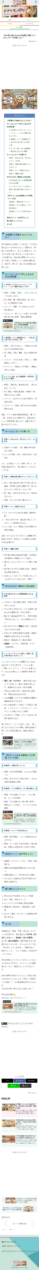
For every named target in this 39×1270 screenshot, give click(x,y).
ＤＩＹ (5, 1023)
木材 (31, 1023)
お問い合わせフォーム (11, 1246)
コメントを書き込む (19, 1224)
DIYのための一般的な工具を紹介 (19, 177)
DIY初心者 (12, 1023)
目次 (16, 115)
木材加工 (5, 1026)
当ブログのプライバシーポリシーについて (19, 1251)
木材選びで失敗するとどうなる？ (19, 120)
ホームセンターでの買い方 (16, 155)
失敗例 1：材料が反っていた (19, 202)
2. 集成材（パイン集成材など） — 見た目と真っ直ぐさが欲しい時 (20, 142)
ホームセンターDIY (22, 1023)
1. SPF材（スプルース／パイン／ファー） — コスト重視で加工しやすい (20, 133)
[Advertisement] (19, 66)
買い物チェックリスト (15, 221)
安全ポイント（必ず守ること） (18, 218)
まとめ (9, 224)
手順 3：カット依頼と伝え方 (19, 170)
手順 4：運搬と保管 (16, 174)
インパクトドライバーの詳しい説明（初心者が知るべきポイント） (20, 189)
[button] (25, 1086)
